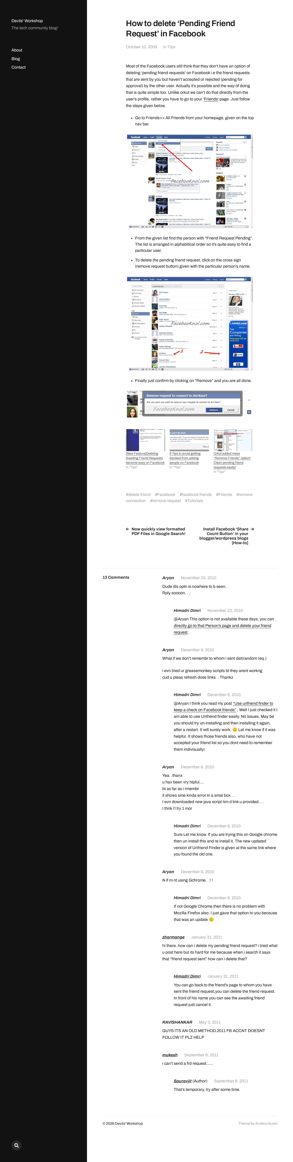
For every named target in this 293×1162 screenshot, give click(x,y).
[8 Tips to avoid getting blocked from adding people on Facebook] (189, 440)
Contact (18, 67)
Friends (211, 99)
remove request (166, 500)
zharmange (173, 937)
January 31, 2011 (206, 937)
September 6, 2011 (201, 1055)
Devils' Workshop (27, 21)
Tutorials (195, 500)
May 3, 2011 (210, 1022)
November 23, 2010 (198, 578)
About (16, 50)
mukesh (170, 1055)
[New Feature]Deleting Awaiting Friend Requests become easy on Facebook (145, 458)
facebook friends (197, 494)
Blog (15, 58)
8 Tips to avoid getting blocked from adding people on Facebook (185, 458)
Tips (171, 47)
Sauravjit (183, 1081)
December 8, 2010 (197, 650)
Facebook (166, 494)
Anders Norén (266, 1123)
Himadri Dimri (187, 976)
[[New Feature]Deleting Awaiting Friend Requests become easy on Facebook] (145, 440)
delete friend (139, 494)
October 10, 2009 (141, 47)
